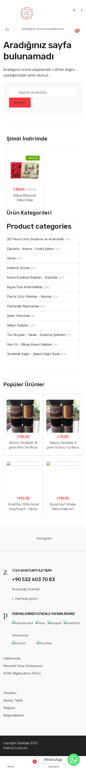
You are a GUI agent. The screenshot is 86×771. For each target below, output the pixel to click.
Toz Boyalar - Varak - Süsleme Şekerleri (36, 335)
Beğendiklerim (13, 715)
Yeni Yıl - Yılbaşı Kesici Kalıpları (29, 344)
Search (20, 102)
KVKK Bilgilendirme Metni (22, 673)
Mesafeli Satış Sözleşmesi (22, 666)
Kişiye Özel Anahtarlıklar (25, 287)
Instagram (44, 538)
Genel (11, 258)
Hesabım (10, 693)
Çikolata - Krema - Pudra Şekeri (30, 249)
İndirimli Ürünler (18, 268)
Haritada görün (26, 599)
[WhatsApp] (74, 760)
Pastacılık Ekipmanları (23, 306)
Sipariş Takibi (13, 700)
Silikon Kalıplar (17, 325)
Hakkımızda (11, 658)
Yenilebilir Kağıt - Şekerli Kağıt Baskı (33, 354)
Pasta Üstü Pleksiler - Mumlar (29, 297)
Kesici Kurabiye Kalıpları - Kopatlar (32, 277)
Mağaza (9, 708)
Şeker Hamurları (18, 316)
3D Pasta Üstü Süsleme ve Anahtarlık (35, 239)
